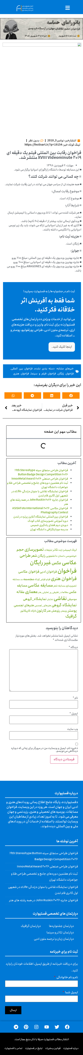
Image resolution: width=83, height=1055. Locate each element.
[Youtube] (46, 1027)
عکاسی (69, 563)
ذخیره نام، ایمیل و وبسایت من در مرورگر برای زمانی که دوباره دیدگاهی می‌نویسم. (44, 749)
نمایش (50, 599)
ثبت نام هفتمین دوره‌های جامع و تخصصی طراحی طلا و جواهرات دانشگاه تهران (37, 485)
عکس (56, 563)
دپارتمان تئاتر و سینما (60, 932)
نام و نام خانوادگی (67, 978)
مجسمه (28, 579)
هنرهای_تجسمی (42, 605)
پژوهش (63, 611)
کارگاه (33, 611)
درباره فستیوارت (71, 1048)
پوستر (72, 610)
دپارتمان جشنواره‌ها (61, 926)
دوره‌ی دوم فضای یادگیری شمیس (49, 525)
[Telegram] (16, 1027)
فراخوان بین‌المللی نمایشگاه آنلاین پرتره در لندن (40, 517)
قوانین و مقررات (53, 1048)
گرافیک (71, 616)
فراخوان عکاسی (28, 571)
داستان (61, 556)
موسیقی (72, 599)
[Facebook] (67, 1027)
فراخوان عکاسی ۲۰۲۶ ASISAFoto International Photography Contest (40, 510)
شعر (34, 556)
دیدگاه (73, 647)
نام (75, 697)
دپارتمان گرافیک (31, 926)
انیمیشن (67, 550)
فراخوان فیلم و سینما (43, 374)
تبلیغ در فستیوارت (34, 1048)
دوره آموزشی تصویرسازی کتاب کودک (48, 521)
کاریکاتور (25, 611)
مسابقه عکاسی (40, 585)
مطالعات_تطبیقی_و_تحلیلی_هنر (53, 592)
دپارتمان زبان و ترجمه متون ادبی (54, 939)
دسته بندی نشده (44, 369)
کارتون (41, 610)
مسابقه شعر (59, 586)
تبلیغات (48, 550)
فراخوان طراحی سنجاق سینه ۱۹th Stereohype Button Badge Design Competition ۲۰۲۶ (41, 472)
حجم (20, 550)
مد (21, 579)
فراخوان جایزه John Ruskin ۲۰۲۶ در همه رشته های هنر (39, 502)
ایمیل (74, 713)
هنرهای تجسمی (24, 605)
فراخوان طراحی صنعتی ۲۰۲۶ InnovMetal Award (39, 479)
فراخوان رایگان (66, 374)
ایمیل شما (71, 993)
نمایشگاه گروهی (64, 605)
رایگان (41, 555)
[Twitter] (57, 1027)
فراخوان (67, 571)
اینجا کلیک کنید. (62, 346)
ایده (60, 550)
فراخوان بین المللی (21, 369)
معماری (31, 592)
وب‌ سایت (72, 729)
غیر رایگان (40, 563)
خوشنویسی (71, 556)
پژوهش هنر (53, 611)
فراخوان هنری (21, 374)
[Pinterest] (26, 1027)
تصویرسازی (34, 549)
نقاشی (60, 598)
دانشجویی (51, 556)
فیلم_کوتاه (40, 579)
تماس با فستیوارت (13, 1048)
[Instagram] (36, 1027)
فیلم (48, 579)
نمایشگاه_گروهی (35, 599)
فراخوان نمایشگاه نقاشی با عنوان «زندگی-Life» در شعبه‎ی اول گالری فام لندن (39, 493)
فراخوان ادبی (48, 571)
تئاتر (55, 550)
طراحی (25, 556)
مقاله (20, 592)
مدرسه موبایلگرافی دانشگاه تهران (49, 529)
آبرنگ (74, 550)
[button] (71, 395)
